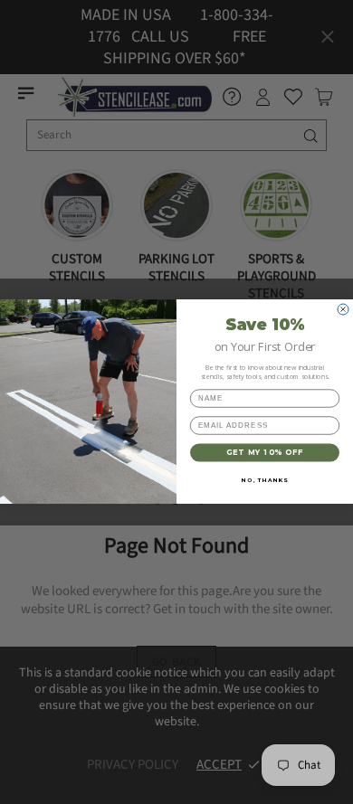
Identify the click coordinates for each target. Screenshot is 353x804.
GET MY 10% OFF (265, 453)
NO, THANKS (265, 480)
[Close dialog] (343, 309)
